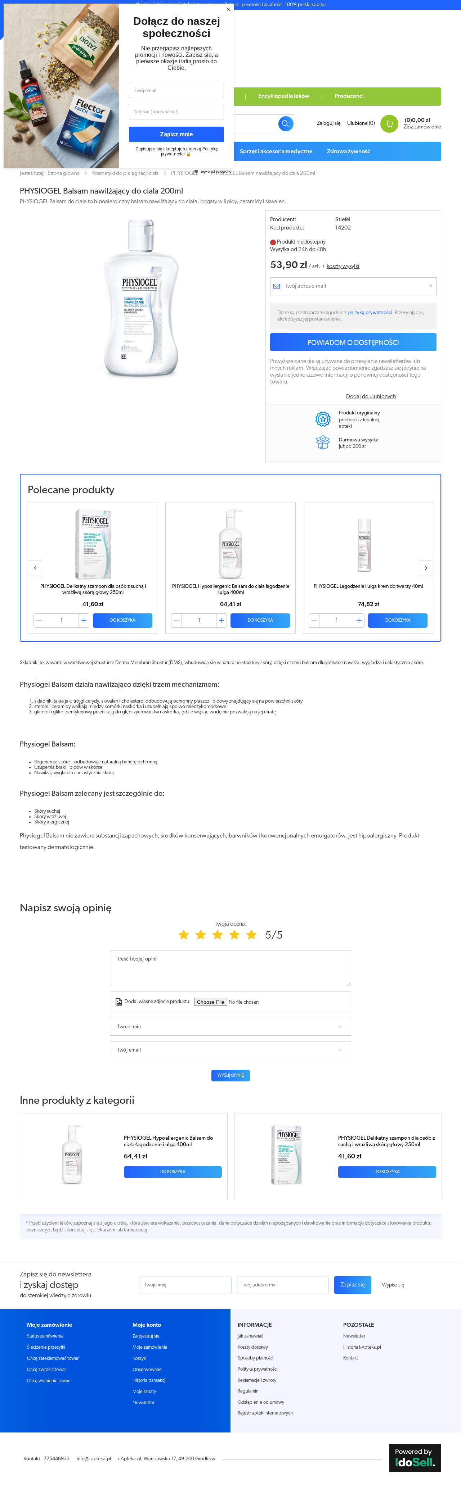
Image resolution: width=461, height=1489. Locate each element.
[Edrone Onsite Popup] (230, 744)
